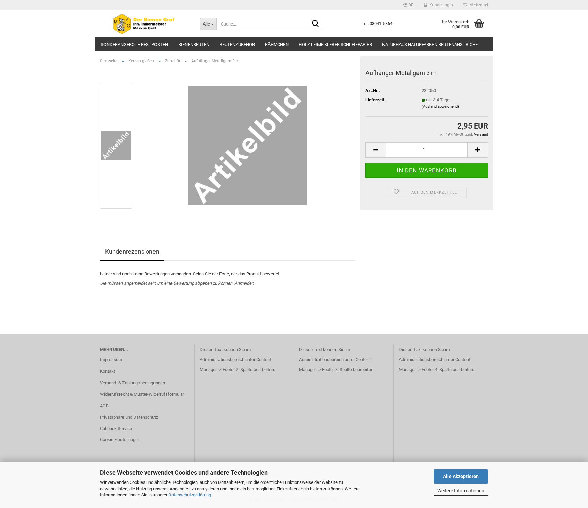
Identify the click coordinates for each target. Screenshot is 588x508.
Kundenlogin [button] (440, 5)
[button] (408, 5)
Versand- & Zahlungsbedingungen (132, 382)
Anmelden (244, 283)
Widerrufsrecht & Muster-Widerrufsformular (142, 394)
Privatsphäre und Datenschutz (129, 417)
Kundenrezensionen (132, 251)
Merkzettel (477, 5)
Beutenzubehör (237, 44)
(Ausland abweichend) (440, 106)
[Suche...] (315, 24)
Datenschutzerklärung (189, 494)
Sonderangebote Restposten (134, 44)
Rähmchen (277, 44)
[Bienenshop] (145, 23)
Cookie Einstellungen (120, 439)
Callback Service (116, 428)
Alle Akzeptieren (461, 476)
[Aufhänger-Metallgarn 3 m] (247, 145)
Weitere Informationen (460, 490)
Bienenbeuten (193, 44)
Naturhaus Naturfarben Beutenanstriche (430, 44)
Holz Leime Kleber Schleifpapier (335, 44)
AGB (104, 405)
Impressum (111, 359)
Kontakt (107, 371)
